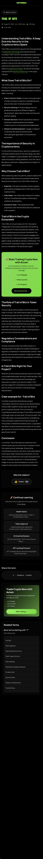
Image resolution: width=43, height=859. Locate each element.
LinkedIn (28, 575)
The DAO (8, 640)
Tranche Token (10, 677)
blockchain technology (11, 52)
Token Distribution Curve (13, 651)
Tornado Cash (10, 672)
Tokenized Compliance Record (15, 667)
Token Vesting (10, 662)
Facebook (21, 575)
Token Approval (10, 646)
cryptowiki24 (21, 2)
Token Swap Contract (12, 656)
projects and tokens (16, 69)
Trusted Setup (10, 688)
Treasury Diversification (13, 683)
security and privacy (20, 71)
